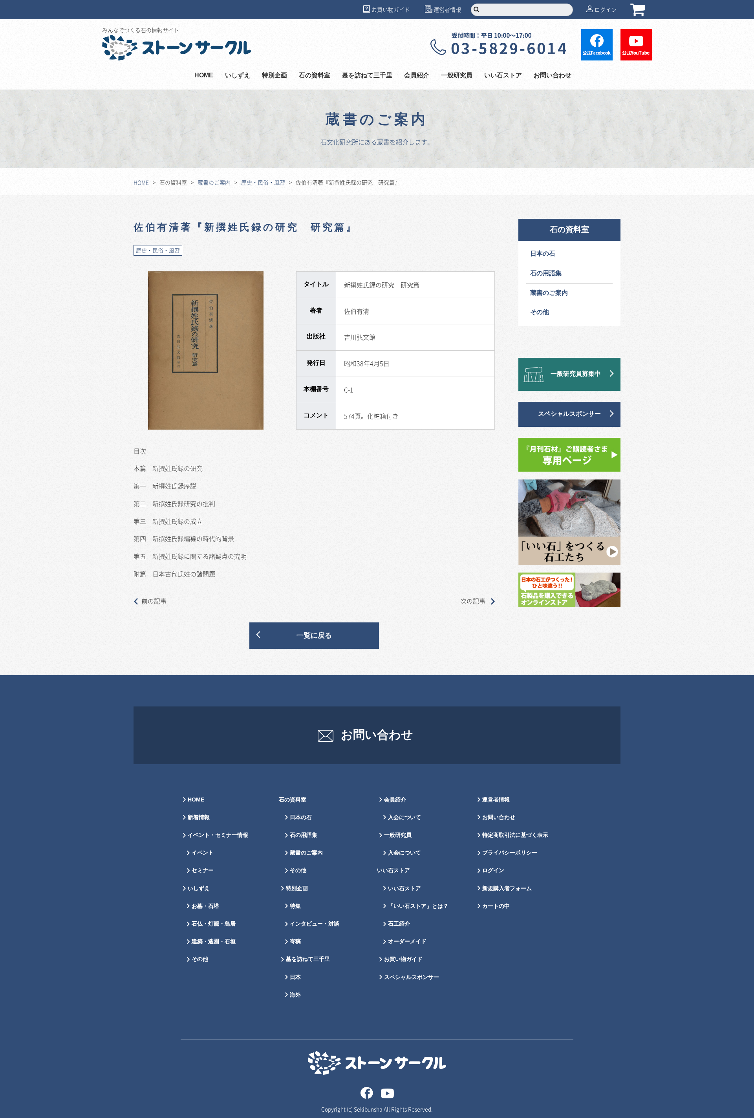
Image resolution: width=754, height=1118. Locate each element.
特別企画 (274, 75)
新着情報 (199, 817)
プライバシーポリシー (509, 853)
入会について (404, 817)
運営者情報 (447, 9)
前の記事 (154, 601)
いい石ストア (404, 888)
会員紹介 (395, 800)
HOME (203, 75)
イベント (203, 853)
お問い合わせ (552, 75)
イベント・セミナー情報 (218, 835)
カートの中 (496, 906)
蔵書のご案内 (214, 182)
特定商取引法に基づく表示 (515, 835)
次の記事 (473, 601)
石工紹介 (399, 924)
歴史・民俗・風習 (263, 182)
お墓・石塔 (205, 906)
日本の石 (542, 254)
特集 (295, 906)
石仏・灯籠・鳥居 (214, 924)
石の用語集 (546, 273)
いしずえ (237, 75)
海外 (295, 995)
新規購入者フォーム (507, 888)
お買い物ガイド (391, 9)
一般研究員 (398, 835)
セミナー (203, 870)
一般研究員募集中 (576, 374)
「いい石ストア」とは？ (418, 906)
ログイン (606, 9)
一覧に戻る (314, 635)
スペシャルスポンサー (569, 414)
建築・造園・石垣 (214, 941)
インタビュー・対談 (314, 924)
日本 (295, 977)
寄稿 (295, 941)
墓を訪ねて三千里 (367, 75)
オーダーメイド (407, 941)
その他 (539, 312)
